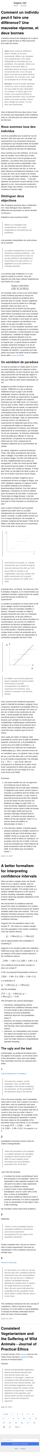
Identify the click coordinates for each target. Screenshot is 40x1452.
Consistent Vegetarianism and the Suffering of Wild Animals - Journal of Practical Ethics (19, 1338)
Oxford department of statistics (13, 1074)
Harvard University (8, 1263)
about (16, 5)
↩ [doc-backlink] (24, 824)
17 (28, 1423)
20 (10, 1427)
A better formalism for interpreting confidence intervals (19, 871)
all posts (23, 5)
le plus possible (17, 355)
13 (4, 1423)
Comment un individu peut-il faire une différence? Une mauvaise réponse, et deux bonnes (20, 22)
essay (23, 1354)
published (24, 1357)
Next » (17, 1427)
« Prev (5, 1414)
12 (36, 1418)
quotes (22, 1449)
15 (16, 1423)
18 (34, 1423)
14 (10, 1423)
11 (30, 1418)
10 (24, 1418)
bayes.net (20, 3)
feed (16, 1449)
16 (22, 1423)
